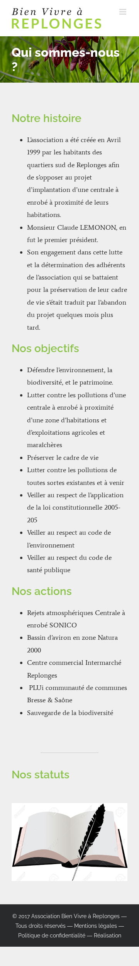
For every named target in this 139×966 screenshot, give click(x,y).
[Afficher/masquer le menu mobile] (123, 12)
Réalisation (107, 935)
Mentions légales (95, 926)
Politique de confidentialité (51, 935)
